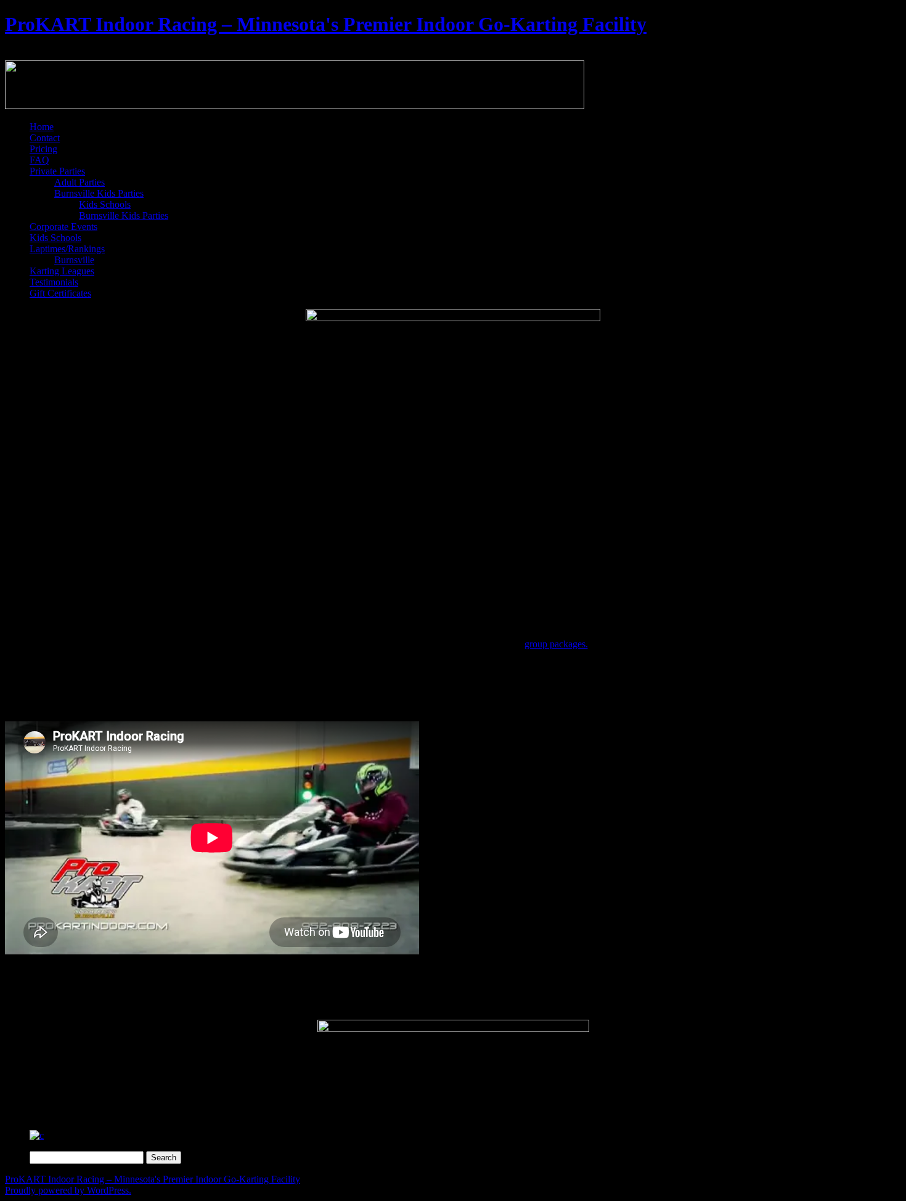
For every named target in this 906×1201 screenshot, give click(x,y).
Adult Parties (79, 182)
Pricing (43, 149)
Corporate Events (63, 226)
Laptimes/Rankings (67, 249)
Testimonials (54, 282)
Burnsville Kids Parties (99, 193)
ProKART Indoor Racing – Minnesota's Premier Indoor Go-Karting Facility (326, 24)
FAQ (39, 160)
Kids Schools (105, 204)
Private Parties (57, 171)
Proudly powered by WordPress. (68, 1190)
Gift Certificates (60, 293)
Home (42, 126)
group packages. (556, 644)
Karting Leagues (62, 271)
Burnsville (74, 260)
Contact (45, 138)
